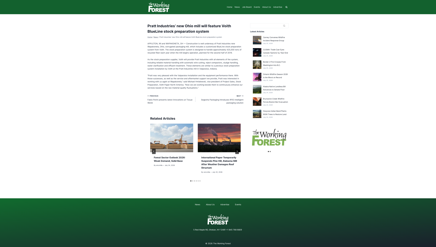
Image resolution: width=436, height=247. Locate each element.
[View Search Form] (286, 7)
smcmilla (159, 165)
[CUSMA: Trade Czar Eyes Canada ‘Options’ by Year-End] (257, 52)
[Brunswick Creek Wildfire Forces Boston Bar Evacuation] (257, 101)
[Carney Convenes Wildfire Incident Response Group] (257, 40)
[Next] (237, 151)
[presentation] (171, 138)
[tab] (190, 181)
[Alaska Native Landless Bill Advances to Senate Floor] (257, 89)
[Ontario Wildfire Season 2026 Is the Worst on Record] (257, 77)
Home (229, 7)
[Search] (284, 26)
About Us (266, 7)
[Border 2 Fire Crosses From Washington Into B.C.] (257, 64)
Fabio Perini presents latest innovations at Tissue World (169, 99)
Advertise (277, 7)
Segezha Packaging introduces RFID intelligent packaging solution (222, 99)
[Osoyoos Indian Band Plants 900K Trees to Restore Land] (257, 114)
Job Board (247, 7)
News (237, 7)
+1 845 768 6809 (234, 230)
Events (257, 7)
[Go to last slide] (154, 151)
